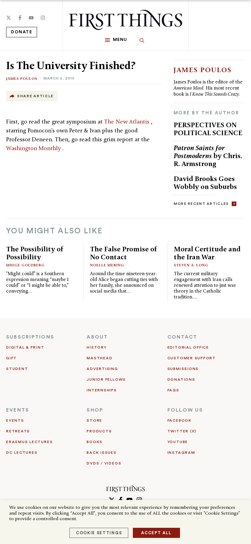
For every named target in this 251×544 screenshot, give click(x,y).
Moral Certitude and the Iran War (207, 252)
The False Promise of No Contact (123, 252)
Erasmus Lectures (29, 442)
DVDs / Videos (104, 463)
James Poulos (21, 78)
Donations (181, 379)
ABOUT (97, 337)
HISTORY (97, 347)
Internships (102, 390)
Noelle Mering (107, 265)
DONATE (21, 32)
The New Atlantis (127, 121)
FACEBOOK (179, 420)
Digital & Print (25, 347)
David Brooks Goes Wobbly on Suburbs (205, 182)
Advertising (102, 369)
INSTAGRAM (181, 452)
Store (94, 420)
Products (99, 431)
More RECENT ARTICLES (201, 203)
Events (15, 420)
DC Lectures (21, 452)
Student (17, 369)
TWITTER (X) (182, 431)
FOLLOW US (185, 410)
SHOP (95, 410)
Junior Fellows (106, 379)
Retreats (18, 431)
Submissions (183, 369)
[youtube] (31, 17)
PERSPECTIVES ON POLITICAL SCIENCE (208, 128)
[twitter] (8, 17)
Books (95, 442)
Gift (11, 358)
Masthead (99, 358)
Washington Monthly (34, 148)
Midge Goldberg (25, 265)
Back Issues (101, 452)
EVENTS (17, 410)
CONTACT (182, 337)
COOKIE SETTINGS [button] (99, 533)
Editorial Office (188, 347)
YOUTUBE (177, 442)
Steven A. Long (191, 265)
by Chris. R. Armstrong (208, 155)
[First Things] (125, 20)
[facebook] (20, 17)
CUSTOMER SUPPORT (191, 358)
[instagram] (42, 17)
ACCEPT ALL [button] (156, 533)
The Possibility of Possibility (35, 252)
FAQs (173, 390)
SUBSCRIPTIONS (30, 337)
